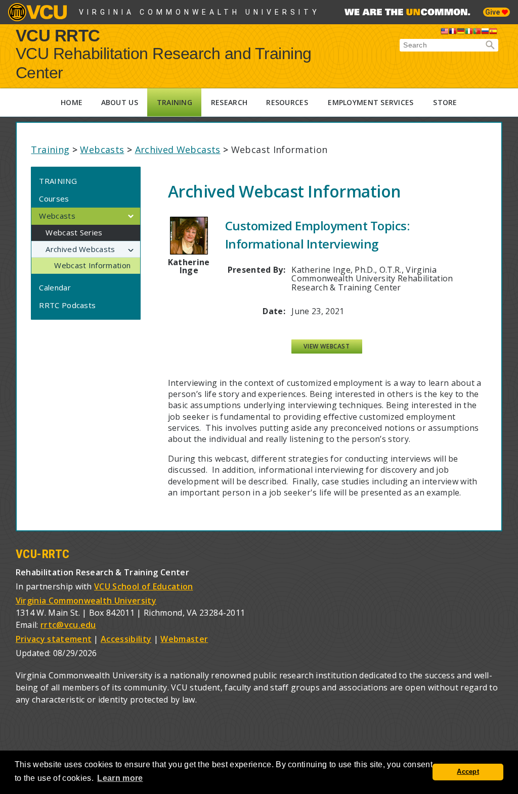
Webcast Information (92, 265)
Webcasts (102, 149)
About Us (119, 102)
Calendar (54, 287)
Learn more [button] (120, 778)
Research (229, 102)
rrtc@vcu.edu (68, 624)
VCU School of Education (143, 586)
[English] (445, 32)
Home (71, 102)
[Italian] (469, 32)
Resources (287, 102)
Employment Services (370, 102)
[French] (453, 32)
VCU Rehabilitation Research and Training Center (164, 63)
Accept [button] (468, 771)
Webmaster (184, 638)
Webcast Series (74, 232)
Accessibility (126, 638)
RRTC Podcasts (67, 305)
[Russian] (485, 32)
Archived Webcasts (178, 149)
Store (445, 102)
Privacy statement (54, 638)
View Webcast (327, 346)
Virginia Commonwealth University (199, 12)
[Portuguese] (477, 32)
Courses (54, 198)
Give (493, 12)
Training (174, 102)
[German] (461, 32)
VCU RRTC (58, 35)
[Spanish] (493, 32)
